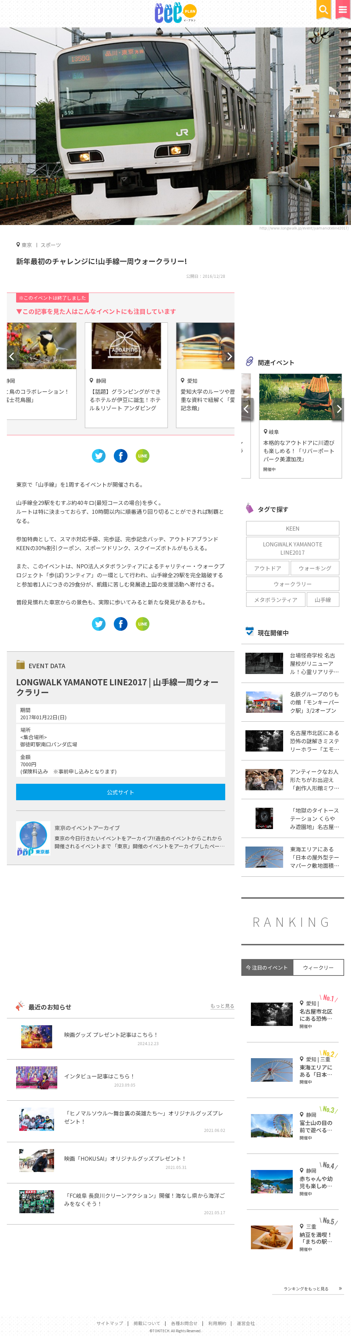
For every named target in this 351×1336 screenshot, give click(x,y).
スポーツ (50, 244)
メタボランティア (276, 599)
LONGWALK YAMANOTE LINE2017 (292, 548)
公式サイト (120, 792)
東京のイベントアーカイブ (87, 828)
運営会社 (246, 1323)
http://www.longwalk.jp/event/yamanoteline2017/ (304, 227)
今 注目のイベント (267, 967)
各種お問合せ (184, 1323)
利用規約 (217, 1323)
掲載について (147, 1323)
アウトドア (267, 568)
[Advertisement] (120, 934)
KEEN (293, 528)
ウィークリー (318, 967)
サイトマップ (109, 1323)
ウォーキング (315, 568)
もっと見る (222, 1005)
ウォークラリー (293, 584)
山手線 (323, 599)
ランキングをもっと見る (306, 1288)
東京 (27, 244)
